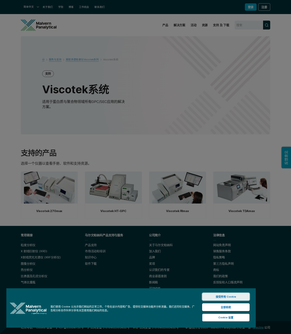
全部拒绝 (226, 307)
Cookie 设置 (225, 317)
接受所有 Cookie (226, 296)
